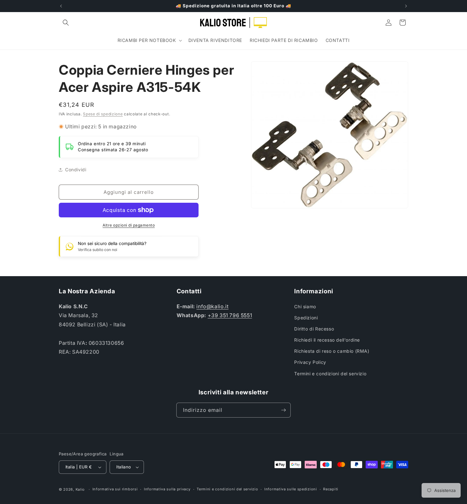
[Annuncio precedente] (61, 6)
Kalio (80, 489)
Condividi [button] (75, 169)
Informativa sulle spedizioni (290, 489)
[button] (66, 23)
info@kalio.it (212, 306)
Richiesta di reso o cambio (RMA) (331, 351)
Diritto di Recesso (314, 328)
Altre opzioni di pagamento (129, 225)
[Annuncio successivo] (406, 6)
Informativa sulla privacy (167, 489)
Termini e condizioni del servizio (330, 373)
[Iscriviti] (283, 410)
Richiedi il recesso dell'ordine (327, 340)
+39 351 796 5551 (230, 315)
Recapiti (330, 489)
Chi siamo (305, 306)
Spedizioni (306, 317)
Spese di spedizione (103, 114)
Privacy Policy (310, 362)
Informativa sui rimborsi (115, 489)
